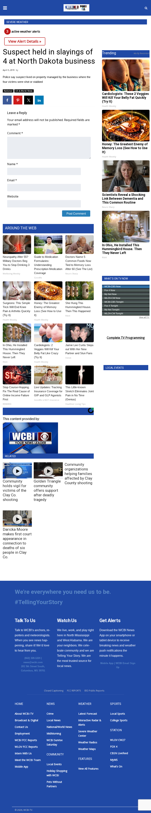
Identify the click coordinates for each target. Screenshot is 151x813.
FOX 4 (113, 746)
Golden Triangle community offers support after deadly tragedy (47, 490)
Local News (54, 720)
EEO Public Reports (94, 690)
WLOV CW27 (117, 740)
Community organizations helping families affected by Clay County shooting (78, 473)
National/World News (59, 727)
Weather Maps (87, 749)
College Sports (118, 720)
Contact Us (21, 727)
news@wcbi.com (33, 662)
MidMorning (54, 733)
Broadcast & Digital (26, 720)
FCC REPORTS (74, 690)
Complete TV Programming (126, 338)
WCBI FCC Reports (26, 740)
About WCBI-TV (24, 713)
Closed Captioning (53, 690)
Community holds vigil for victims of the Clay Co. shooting (14, 490)
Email (12, 180)
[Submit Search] (146, 8)
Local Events (54, 764)
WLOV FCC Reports (26, 746)
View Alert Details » (24, 41)
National (8, 91)
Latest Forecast (87, 713)
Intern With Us (23, 753)
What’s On (116, 766)
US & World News (24, 91)
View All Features (88, 768)
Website (12, 196)
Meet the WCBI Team (28, 760)
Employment (22, 733)
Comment (15, 133)
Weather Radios (87, 742)
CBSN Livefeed (119, 753)
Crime (50, 713)
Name (12, 164)
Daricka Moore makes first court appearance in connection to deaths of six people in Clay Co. (17, 543)
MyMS (114, 760)
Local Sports (117, 713)
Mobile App (106, 663)
